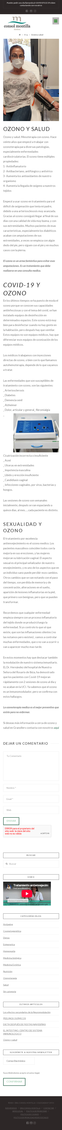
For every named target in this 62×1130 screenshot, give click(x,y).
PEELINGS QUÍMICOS (14, 1018)
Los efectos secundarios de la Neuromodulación (27, 1012)
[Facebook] (27, 11)
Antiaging (8, 924)
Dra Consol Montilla (30, 1108)
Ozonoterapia (10, 978)
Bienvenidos (11, 1108)
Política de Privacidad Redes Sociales (31, 1117)
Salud (6, 984)
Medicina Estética (12, 964)
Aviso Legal (17, 1111)
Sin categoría (9, 991)
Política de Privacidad (36, 1111)
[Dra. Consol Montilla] (17, 24)
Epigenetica (9, 944)
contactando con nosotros (31, 5)
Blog (26, 34)
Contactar (48, 1108)
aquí (56, 727)
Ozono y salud (10, 1039)
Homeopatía (9, 951)
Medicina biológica (12, 958)
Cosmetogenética (12, 931)
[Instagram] (35, 11)
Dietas (6, 937)
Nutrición (7, 971)
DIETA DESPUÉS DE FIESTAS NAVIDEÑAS (24, 1024)
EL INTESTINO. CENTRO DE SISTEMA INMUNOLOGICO (22, 1032)
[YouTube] (31, 11)
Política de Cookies (30, 1114)
